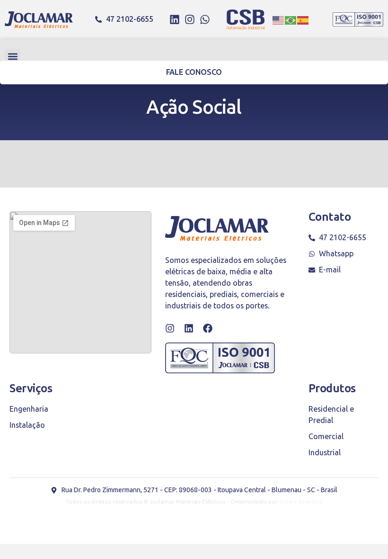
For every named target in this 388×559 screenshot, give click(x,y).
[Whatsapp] (204, 19)
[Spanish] (303, 19)
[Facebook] (207, 328)
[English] (279, 19)
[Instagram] (189, 19)
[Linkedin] (174, 19)
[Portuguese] (291, 19)
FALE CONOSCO (194, 72)
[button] (12, 56)
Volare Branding (301, 501)
